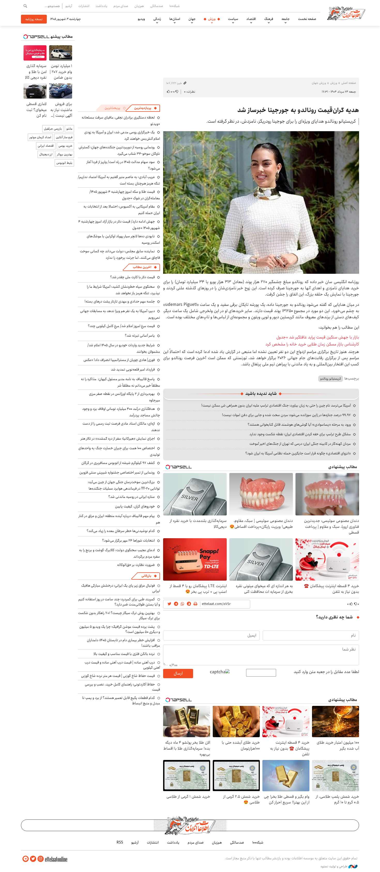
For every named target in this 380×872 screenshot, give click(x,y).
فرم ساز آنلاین (64, 137)
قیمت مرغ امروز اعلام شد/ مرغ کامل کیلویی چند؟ (121, 326)
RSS (120, 842)
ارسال (178, 673)
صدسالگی (156, 6)
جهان (192, 18)
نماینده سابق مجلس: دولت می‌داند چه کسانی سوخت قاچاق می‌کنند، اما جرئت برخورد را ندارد (120, 254)
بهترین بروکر (64, 154)
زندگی (157, 18)
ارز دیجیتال (45, 154)
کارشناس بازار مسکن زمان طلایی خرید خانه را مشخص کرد (312, 344)
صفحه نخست (307, 18)
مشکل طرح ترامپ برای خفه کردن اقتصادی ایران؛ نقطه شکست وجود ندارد (300, 434)
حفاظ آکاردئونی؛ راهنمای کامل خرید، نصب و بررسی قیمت (122, 687)
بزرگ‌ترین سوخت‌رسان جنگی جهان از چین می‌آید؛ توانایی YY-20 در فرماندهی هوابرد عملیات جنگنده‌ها (124, 485)
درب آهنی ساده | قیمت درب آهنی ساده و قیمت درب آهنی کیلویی (122, 665)
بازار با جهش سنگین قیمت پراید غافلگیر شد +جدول (317, 337)
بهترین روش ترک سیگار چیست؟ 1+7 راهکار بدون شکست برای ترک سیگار (119, 615)
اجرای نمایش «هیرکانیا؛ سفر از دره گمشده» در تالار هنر (118, 438)
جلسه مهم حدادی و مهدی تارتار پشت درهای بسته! (120, 301)
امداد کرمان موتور (40, 137)
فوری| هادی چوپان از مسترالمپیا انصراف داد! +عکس (119, 360)
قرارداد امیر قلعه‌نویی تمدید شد (133, 369)
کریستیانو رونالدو (330, 378)
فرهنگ (268, 18)
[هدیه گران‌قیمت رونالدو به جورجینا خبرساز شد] (261, 202)
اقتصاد (251, 18)
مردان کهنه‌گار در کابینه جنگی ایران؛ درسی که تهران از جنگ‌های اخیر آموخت (300, 444)
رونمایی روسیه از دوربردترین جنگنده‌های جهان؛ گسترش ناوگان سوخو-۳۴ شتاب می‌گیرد (119, 150)
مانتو (69, 128)
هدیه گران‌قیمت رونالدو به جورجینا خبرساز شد (298, 110)
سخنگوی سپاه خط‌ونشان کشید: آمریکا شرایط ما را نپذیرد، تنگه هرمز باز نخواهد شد (123, 290)
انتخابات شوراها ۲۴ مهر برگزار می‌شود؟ (128, 540)
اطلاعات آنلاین (346, 13)
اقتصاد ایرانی (46, 145)
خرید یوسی (65, 145)
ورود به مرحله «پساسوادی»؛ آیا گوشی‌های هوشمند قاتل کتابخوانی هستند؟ (299, 424)
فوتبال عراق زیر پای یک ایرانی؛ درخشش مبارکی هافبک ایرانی (120, 588)
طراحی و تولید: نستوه (334, 866)
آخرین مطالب (142, 267)
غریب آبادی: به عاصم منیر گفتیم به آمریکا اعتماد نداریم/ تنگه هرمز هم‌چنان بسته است (119, 180)
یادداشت (101, 6)
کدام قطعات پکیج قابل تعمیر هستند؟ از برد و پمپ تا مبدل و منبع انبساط (121, 700)
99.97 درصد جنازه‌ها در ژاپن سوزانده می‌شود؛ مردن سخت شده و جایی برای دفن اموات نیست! (286, 415)
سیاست (233, 18)
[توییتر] (33, 859)
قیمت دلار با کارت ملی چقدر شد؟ (132, 277)
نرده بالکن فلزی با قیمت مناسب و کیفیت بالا (124, 654)
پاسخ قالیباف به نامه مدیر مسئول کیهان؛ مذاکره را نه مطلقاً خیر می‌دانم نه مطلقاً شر (120, 382)
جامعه (286, 18)
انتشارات (83, 6)
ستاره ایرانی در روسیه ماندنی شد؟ (131, 497)
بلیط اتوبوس (64, 162)
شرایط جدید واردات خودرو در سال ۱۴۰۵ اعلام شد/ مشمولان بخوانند (123, 348)
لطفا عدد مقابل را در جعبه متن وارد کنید (326, 672)
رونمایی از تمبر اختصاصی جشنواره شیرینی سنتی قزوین (117, 472)
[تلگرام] (25, 859)
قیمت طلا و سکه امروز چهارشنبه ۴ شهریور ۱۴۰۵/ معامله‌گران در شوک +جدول (124, 195)
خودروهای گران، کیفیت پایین (135, 506)
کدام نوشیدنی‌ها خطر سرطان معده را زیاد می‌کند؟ (121, 531)
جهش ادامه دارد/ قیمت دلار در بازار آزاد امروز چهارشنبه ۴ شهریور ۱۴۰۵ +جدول (119, 225)
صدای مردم (120, 6)
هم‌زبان (139, 6)
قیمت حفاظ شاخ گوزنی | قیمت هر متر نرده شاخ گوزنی (118, 676)
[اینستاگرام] (40, 859)
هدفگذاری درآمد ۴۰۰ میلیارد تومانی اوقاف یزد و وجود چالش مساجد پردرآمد (121, 412)
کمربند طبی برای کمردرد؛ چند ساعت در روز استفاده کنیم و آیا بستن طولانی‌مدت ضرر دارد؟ (119, 601)
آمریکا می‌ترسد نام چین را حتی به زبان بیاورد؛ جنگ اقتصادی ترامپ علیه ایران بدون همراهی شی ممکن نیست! (276, 405)
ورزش (212, 18)
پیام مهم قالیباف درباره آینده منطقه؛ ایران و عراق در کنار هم (119, 519)
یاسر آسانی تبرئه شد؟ (140, 335)
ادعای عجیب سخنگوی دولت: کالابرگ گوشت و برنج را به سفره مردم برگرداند (119, 553)
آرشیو (68, 6)
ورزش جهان (319, 82)
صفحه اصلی (348, 82)
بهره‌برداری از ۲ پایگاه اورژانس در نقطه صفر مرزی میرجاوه (124, 397)
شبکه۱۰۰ (174, 6)
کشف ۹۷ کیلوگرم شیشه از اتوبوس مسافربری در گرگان (118, 463)
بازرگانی (146, 575)
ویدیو (141, 18)
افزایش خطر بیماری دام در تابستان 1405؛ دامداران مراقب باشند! (123, 642)
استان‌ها (174, 18)
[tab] (145, 108)
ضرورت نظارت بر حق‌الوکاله (136, 565)
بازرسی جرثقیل (53, 128)
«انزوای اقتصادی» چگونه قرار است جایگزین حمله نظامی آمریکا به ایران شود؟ (298, 453)
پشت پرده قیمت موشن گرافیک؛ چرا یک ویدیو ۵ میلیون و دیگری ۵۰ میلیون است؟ (119, 629)
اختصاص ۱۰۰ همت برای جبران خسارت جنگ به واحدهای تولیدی (119, 451)
